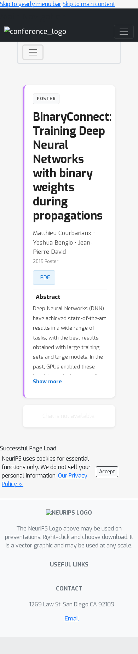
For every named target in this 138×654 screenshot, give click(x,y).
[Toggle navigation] (33, 52)
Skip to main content (89, 4)
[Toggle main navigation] (124, 32)
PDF (45, 277)
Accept (107, 471)
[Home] (35, 31)
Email (72, 618)
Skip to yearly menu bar (30, 4)
